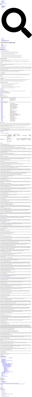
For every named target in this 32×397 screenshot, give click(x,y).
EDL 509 (2, 103)
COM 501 (6, 61)
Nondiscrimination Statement (7, 383)
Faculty (2, 373)
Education (5, 367)
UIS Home (3, 2)
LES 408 (27, 240)
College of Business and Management (6, 364)
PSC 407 (2, 116)
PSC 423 (2, 117)
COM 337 (13, 217)
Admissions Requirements (4, 361)
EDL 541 (2, 99)
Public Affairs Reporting (6, 370)
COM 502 (5, 327)
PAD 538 (2, 113)
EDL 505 (2, 98)
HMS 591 (2, 106)
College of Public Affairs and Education (5, 40)
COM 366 (24, 317)
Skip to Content (3, 0)
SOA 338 (20, 213)
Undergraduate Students (4, 362)
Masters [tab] (2, 44)
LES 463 (2, 109)
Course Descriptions (4, 372)
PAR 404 (29, 240)
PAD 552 (2, 115)
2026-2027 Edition (3, 356)
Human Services (5, 368)
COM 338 (9, 220)
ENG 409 (2, 104)
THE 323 (11, 203)
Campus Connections (4, 359)
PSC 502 (2, 100)
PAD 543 (2, 114)
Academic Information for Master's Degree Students (8, 363)
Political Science (5, 369)
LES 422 (2, 107)
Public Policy (5, 371)
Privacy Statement (2, 383)
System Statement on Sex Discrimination (14, 383)
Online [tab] (2, 45)
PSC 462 (2, 118)
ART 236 (1, 185)
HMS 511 (2, 105)
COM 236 (9, 275)
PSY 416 (2, 120)
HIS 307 (16, 194)
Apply (2, 385)
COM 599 (2, 74)
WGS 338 (17, 213)
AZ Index (2, 1)
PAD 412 (2, 111)
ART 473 (14, 288)
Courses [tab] (2, 46)
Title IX (2, 375)
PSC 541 (2, 119)
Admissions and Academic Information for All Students (7, 360)
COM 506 (8, 61)
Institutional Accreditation (4, 381)
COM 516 (17, 61)
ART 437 (1, 275)
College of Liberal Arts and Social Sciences (7, 365)
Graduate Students (3, 6)
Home (2, 39)
